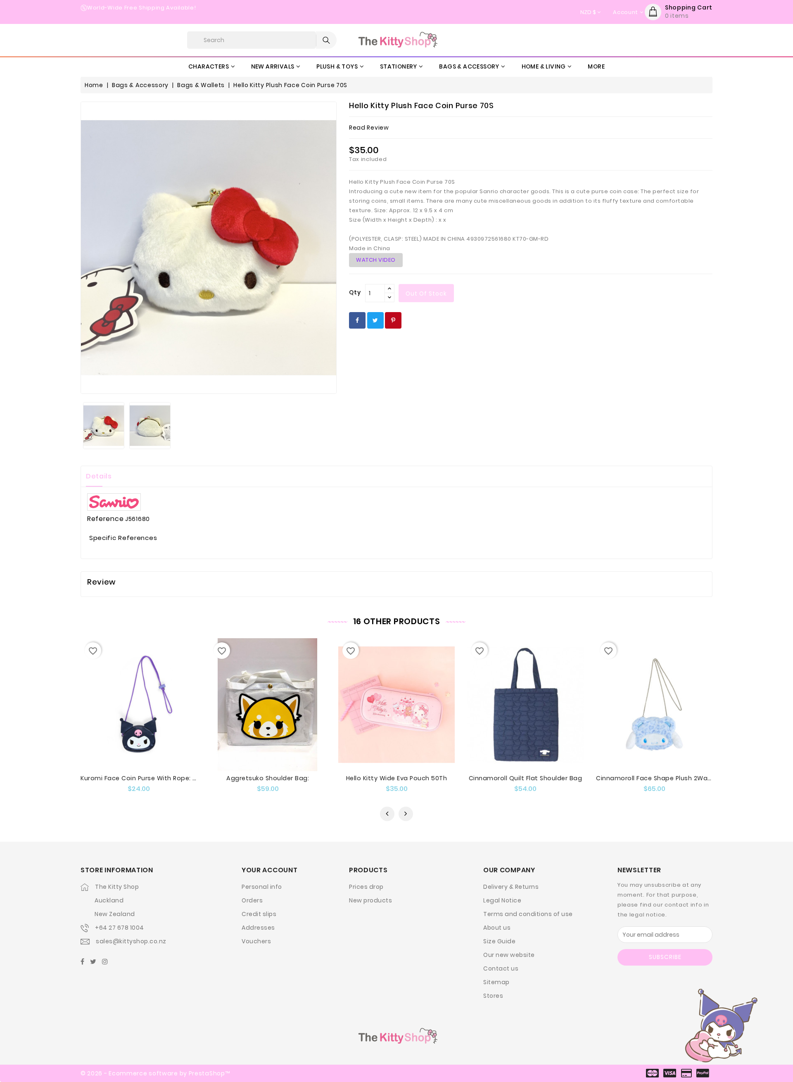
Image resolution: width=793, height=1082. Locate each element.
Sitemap (496, 982)
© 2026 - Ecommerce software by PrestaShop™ (155, 1073)
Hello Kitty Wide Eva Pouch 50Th (396, 778)
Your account (269, 870)
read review (369, 127)
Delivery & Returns (511, 887)
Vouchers (256, 941)
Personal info (262, 887)
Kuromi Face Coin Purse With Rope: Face (144, 778)
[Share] (357, 320)
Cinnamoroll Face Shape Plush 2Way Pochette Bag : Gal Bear (692, 778)
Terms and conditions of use (528, 914)
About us (496, 927)
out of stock (426, 293)
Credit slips (259, 914)
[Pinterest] (393, 320)
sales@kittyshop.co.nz (131, 941)
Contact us (500, 968)
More (596, 66)
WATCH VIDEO (376, 260)
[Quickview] (130, 722)
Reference (105, 519)
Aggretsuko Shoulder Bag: (267, 778)
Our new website (509, 955)
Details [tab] (99, 476)
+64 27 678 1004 (119, 927)
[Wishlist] (147, 722)
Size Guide (499, 941)
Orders (252, 900)
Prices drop (366, 887)
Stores (493, 996)
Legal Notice (502, 900)
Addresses (258, 927)
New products (370, 900)
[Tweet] (375, 320)
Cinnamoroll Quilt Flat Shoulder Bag (525, 778)
